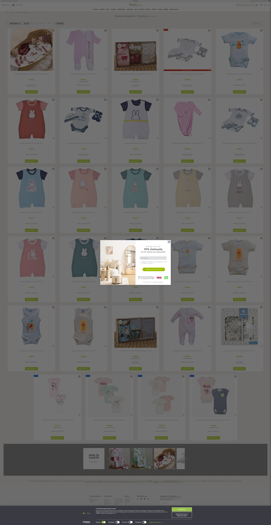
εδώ (115, 513)
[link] (153, 283)
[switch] (118, 522)
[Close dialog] (169, 241)
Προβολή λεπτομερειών (155, 522)
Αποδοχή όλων (182, 509)
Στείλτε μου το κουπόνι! (154, 269)
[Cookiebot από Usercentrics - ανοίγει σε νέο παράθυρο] (86, 522)
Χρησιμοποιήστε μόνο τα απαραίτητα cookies (182, 514)
